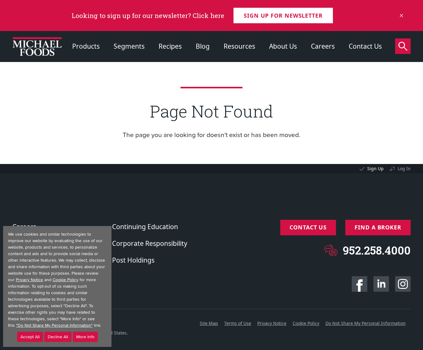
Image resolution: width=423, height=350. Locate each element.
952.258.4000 (377, 250)
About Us (283, 46)
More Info (85, 336)
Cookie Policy (306, 323)
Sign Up (375, 168)
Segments (129, 46)
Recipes (170, 46)
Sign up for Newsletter (283, 15)
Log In (404, 168)
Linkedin (381, 284)
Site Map (209, 323)
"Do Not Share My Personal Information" (54, 325)
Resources (239, 46)
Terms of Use (237, 323)
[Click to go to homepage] (37, 46)
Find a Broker (378, 227)
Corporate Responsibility (149, 243)
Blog (203, 46)
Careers (323, 46)
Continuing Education (145, 226)
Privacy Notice (271, 323)
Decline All (58, 336)
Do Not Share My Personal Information (365, 323)
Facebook (359, 284)
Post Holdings (133, 260)
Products (86, 46)
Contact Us (365, 46)
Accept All (30, 336)
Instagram (403, 284)
